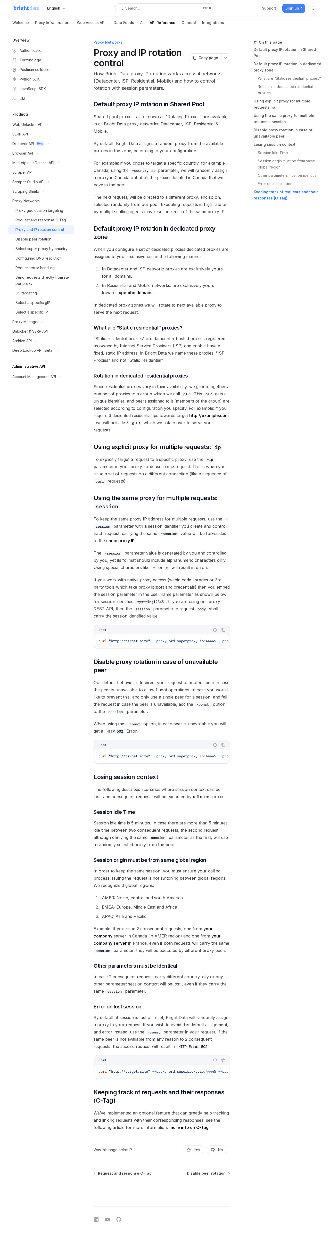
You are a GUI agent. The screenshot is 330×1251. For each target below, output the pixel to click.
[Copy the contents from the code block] (223, 630)
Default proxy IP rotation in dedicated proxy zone (287, 67)
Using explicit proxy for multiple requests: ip (282, 104)
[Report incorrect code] (215, 630)
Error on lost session (275, 183)
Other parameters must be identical (287, 175)
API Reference (162, 22)
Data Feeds (124, 22)
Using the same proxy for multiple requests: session (284, 118)
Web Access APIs (92, 22)
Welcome (20, 22)
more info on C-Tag (189, 1127)
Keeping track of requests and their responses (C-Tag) (286, 195)
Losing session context (274, 144)
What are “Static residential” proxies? (289, 78)
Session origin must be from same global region (287, 164)
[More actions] (225, 57)
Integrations (213, 22)
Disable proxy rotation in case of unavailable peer (283, 133)
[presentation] (161, 641)
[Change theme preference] (313, 8)
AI (142, 22)
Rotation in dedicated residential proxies (286, 89)
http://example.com (209, 415)
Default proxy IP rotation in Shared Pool (285, 52)
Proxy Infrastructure (53, 22)
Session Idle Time (273, 152)
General (189, 22)
